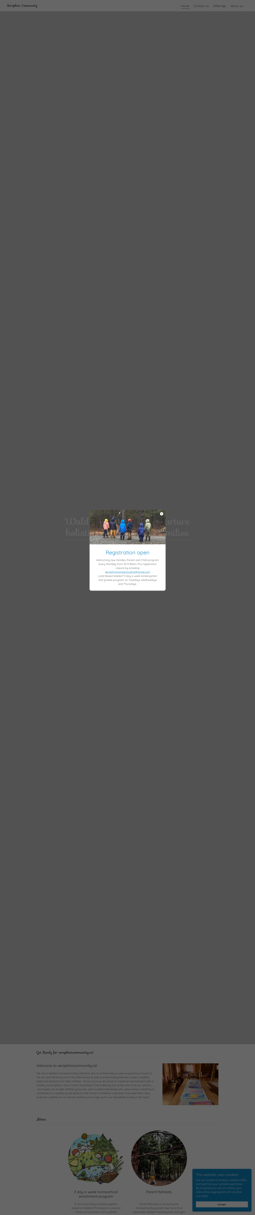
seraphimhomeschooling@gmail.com (127, 572)
